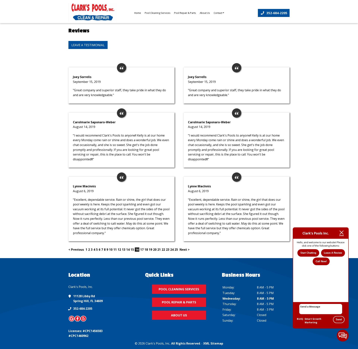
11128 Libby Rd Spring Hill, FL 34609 (88, 298)
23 (167, 250)
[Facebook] (77, 321)
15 (132, 250)
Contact (218, 13)
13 (123, 250)
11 (115, 250)
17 (142, 250)
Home (137, 13)
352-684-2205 (82, 309)
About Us (205, 13)
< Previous (76, 250)
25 (176, 250)
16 (137, 250)
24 (172, 250)
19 (150, 250)
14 (128, 250)
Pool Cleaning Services (157, 13)
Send (339, 319)
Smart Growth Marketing (313, 320)
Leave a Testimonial (88, 45)
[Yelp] (83, 321)
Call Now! (321, 261)
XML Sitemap (213, 343)
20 (154, 250)
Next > (185, 250)
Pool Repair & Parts (185, 13)
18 (146, 250)
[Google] (71, 321)
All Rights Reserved (185, 343)
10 (110, 250)
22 (163, 250)
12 (119, 250)
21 (159, 250)
